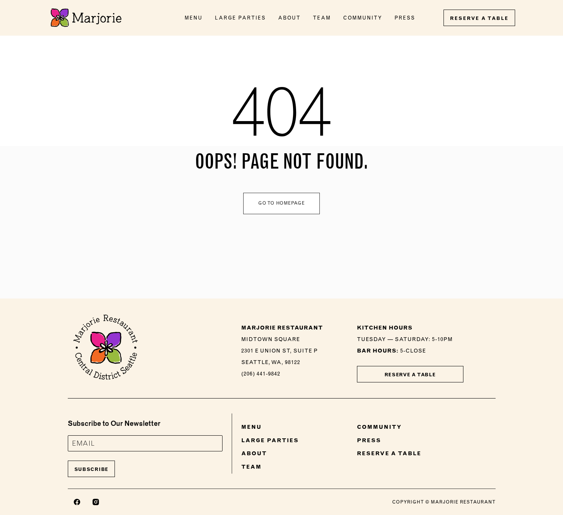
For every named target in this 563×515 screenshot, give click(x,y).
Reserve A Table (410, 374)
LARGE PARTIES (270, 440)
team (322, 18)
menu (194, 18)
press (404, 18)
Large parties (240, 18)
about (289, 18)
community (362, 18)
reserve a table (389, 453)
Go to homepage (281, 203)
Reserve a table (479, 18)
